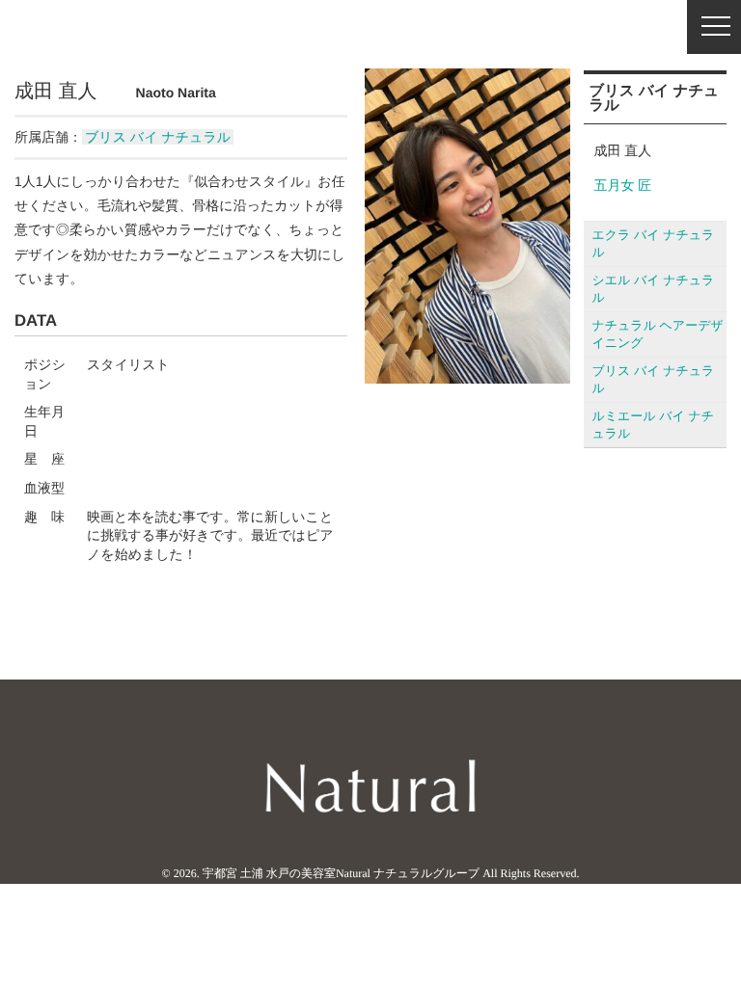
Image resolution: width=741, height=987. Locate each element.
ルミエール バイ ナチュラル (652, 424)
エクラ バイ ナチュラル (652, 243)
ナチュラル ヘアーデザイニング (657, 334)
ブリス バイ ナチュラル (158, 137)
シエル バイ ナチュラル (652, 289)
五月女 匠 (622, 185)
